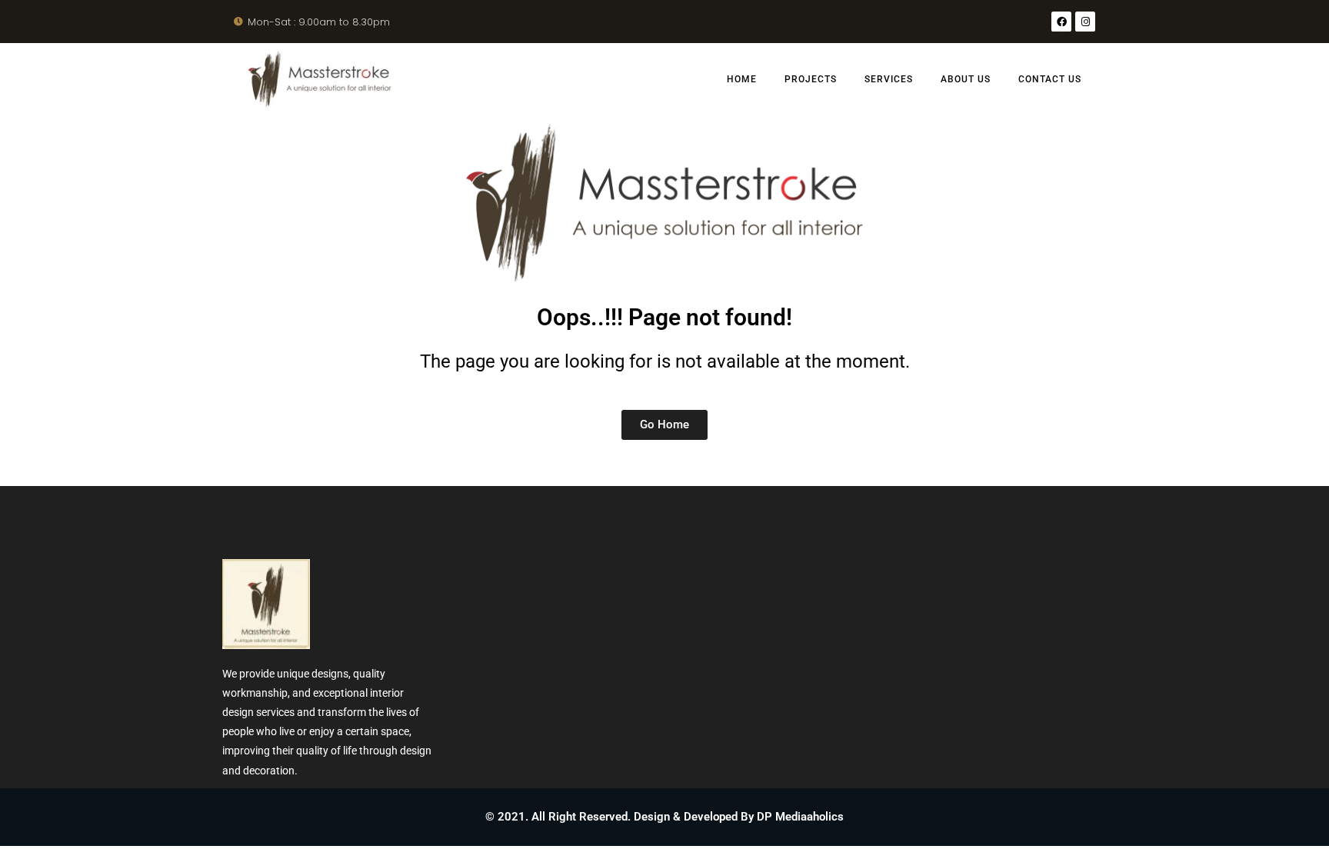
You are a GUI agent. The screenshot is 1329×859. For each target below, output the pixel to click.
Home (742, 79)
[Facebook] (1061, 22)
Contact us (1049, 79)
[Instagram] (1085, 22)
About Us (966, 79)
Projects (810, 79)
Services (888, 79)
